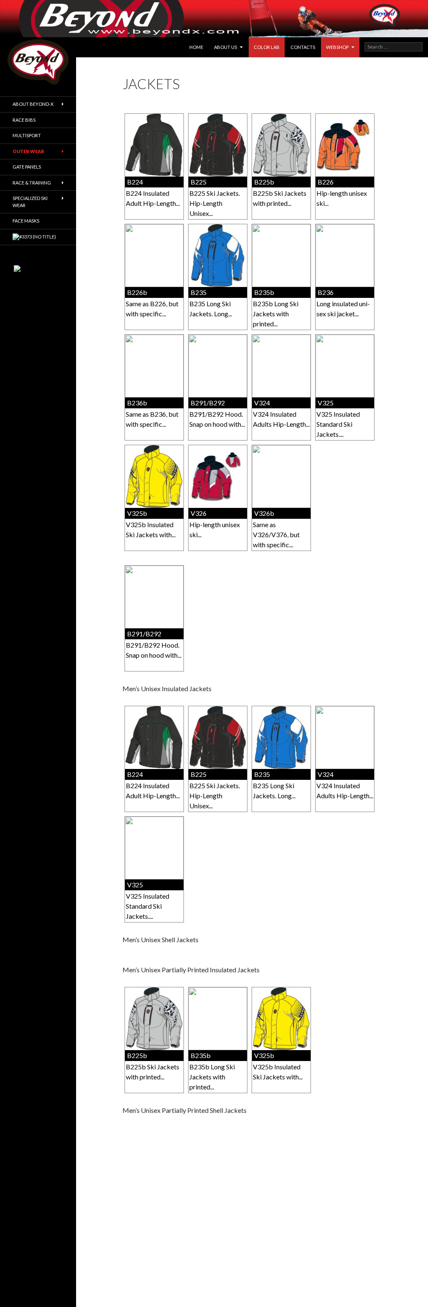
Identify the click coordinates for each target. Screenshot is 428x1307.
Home (196, 47)
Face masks (26, 220)
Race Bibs (24, 120)
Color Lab (267, 47)
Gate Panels (27, 166)
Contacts (302, 47)
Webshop (337, 47)
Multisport (27, 135)
